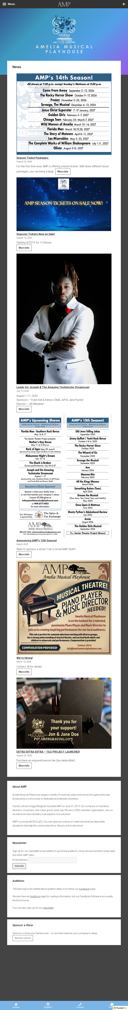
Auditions (35, 896)
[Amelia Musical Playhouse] (64, 54)
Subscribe (19, 866)
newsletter (48, 908)
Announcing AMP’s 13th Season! (36, 540)
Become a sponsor (23, 938)
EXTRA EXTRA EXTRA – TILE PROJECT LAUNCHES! (48, 751)
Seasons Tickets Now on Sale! (35, 234)
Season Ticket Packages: (32, 157)
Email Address (20, 860)
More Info (64, 172)
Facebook (84, 889)
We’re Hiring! (24, 658)
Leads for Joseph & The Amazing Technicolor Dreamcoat (52, 387)
